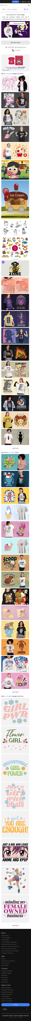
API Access (4, 978)
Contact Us (4, 980)
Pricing (3, 959)
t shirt (3, 17)
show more (6, 70)
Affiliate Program (6, 973)
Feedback (4, 982)
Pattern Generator (7, 1001)
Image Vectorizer (6, 994)
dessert (18, 17)
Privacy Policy (5, 963)
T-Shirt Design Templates (9, 942)
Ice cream (11, 452)
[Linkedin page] (21, 1017)
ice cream (12, 17)
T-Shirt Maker (5, 996)
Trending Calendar (7, 953)
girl (7, 17)
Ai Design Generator (7, 990)
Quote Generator (6, 999)
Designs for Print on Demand (10, 946)
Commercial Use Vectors (9, 944)
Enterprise (4, 975)
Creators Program (6, 971)
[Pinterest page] (16, 1017)
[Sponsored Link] (15, 61)
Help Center (5, 965)
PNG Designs (5, 940)
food (22, 17)
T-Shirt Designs (5, 938)
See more (15, 448)
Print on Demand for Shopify (10, 951)
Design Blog (5, 935)
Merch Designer (6, 988)
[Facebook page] (13, 1017)
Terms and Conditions (8, 961)
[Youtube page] (18, 1017)
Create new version (18, 23)
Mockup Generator (7, 992)
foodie (26, 17)
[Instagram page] (10, 1017)
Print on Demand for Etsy (8, 949)
